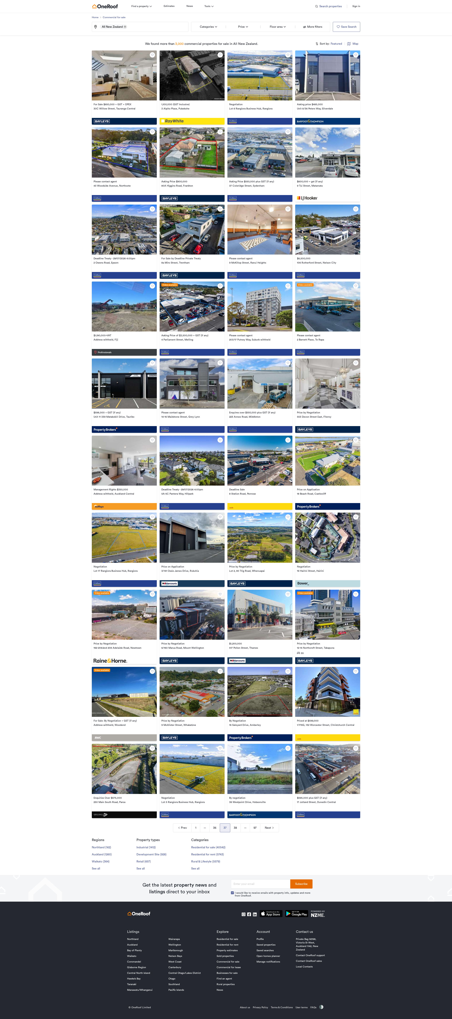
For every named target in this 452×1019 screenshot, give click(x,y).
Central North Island (138, 973)
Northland (132, 939)
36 (214, 827)
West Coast (175, 962)
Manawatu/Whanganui (140, 990)
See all (96, 868)
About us (245, 1007)
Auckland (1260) (102, 854)
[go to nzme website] (318, 914)
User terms (302, 1007)
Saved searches (265, 950)
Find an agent (224, 979)
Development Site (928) (151, 854)
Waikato (131, 956)
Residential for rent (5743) (207, 854)
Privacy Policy (260, 1007)
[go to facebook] (249, 914)
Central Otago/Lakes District (184, 973)
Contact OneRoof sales (309, 961)
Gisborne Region (136, 967)
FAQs (313, 1007)
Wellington (174, 945)
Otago (171, 979)
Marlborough (175, 950)
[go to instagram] (243, 914)
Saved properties (266, 945)
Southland (174, 984)
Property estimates (227, 950)
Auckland (132, 945)
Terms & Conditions (282, 1007)
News (189, 6)
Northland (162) (101, 847)
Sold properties (225, 956)
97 (255, 827)
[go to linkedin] (255, 914)
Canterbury (174, 967)
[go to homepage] (105, 6)
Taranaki (131, 984)
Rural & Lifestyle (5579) (205, 861)
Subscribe (301, 884)
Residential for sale (227, 939)
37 (225, 827)
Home (95, 17)
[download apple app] (271, 914)
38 (235, 827)
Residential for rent (227, 945)
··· (205, 827)
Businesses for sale (227, 973)
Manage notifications (268, 962)
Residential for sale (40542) (208, 847)
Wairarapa (174, 939)
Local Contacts (304, 967)
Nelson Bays (175, 956)
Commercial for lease (229, 967)
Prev (184, 827)
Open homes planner (268, 956)
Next (268, 827)
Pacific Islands (176, 990)
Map (355, 43)
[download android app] (296, 914)
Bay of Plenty (134, 950)
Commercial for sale (114, 17)
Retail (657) (143, 861)
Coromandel (134, 962)
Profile (260, 939)
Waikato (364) (100, 861)
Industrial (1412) (146, 847)
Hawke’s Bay (134, 979)
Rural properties (226, 984)
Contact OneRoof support (310, 955)
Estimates (169, 6)
